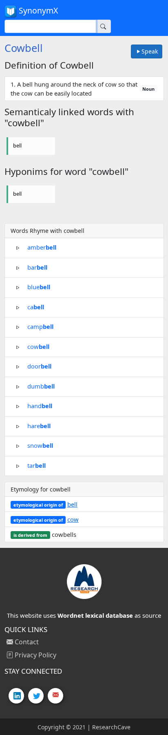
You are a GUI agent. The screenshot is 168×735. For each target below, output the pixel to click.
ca (35, 306)
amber (41, 247)
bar (37, 267)
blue (38, 287)
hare (39, 425)
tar (36, 465)
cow (38, 346)
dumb (41, 386)
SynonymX (37, 10)
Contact (26, 641)
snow (40, 445)
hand (39, 406)
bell (17, 145)
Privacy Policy (34, 654)
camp (40, 326)
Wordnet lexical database (95, 615)
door (39, 366)
